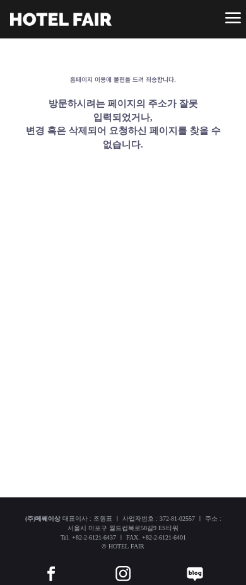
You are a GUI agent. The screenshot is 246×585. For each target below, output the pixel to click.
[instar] (123, 564)
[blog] (195, 564)
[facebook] (51, 564)
